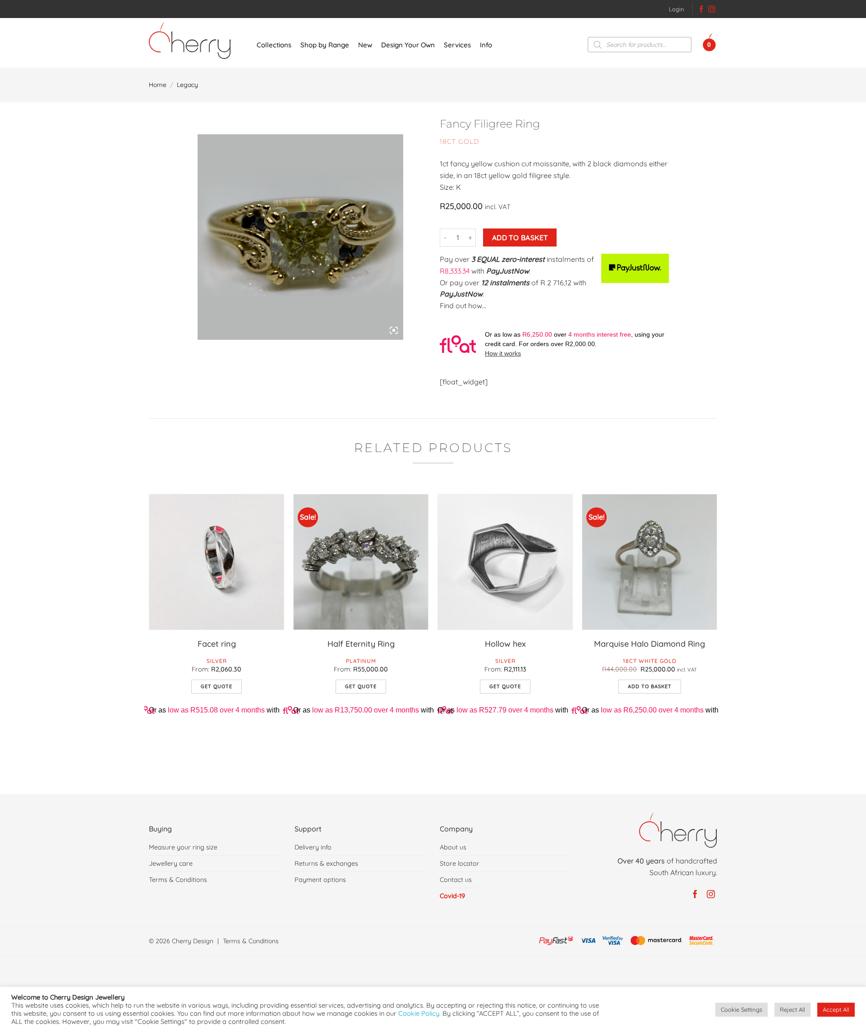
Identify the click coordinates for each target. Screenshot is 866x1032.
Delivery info (313, 847)
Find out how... (463, 305)
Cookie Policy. (419, 1013)
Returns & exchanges (326, 863)
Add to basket (520, 237)
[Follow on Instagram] (711, 10)
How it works (503, 353)
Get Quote (216, 686)
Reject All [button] (792, 1009)
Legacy (187, 85)
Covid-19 (452, 896)
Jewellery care (171, 863)
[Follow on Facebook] (701, 10)
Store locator (459, 863)
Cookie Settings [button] (741, 1009)
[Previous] (149, 636)
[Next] (716, 636)
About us (453, 847)
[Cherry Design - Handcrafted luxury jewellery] (194, 40)
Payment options (320, 880)
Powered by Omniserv (437, 966)
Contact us (456, 880)
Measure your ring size (183, 847)
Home (157, 85)
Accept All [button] (836, 1009)
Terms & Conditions (178, 880)
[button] (676, 9)
